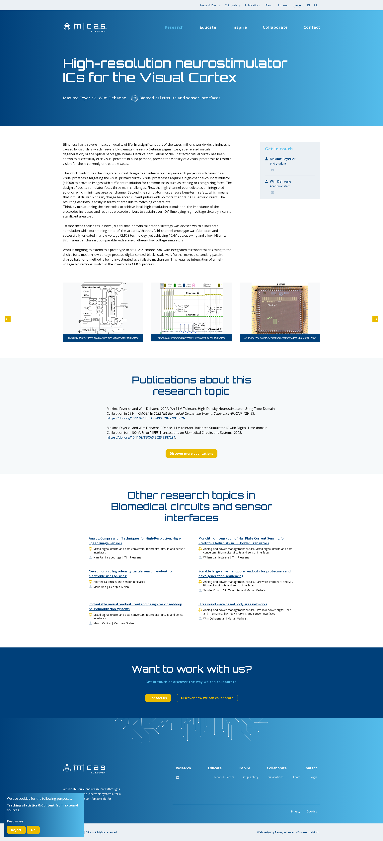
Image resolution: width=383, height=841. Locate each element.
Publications (253, 5)
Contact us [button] (158, 698)
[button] (7, 319)
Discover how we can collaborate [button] (207, 698)
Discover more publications (191, 453)
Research (174, 27)
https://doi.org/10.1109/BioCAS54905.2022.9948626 (146, 418)
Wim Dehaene (280, 181)
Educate (208, 27)
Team (269, 5)
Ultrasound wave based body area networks (232, 604)
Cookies (312, 811)
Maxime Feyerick (283, 159)
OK (33, 830)
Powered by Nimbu (308, 832)
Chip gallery (232, 5)
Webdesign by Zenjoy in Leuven (276, 832)
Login (313, 777)
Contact (312, 27)
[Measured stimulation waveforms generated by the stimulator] (191, 308)
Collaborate (275, 27)
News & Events (210, 5)
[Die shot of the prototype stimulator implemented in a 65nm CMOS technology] (280, 308)
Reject (16, 830)
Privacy (295, 811)
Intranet (283, 5)
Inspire (239, 27)
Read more (15, 821)
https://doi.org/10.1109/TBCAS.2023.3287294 (141, 437)
